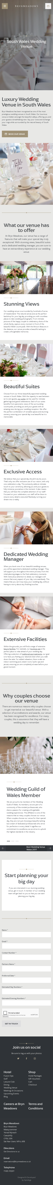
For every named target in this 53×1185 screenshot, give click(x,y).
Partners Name (8, 964)
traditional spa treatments (32, 654)
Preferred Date (8, 975)
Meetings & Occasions (13, 1090)
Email (4, 941)
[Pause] (49, 65)
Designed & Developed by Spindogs (26, 1178)
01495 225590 (9, 1170)
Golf (5, 1078)
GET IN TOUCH (11, 1023)
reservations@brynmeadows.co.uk (17, 1161)
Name (5, 930)
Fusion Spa (8, 1075)
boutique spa (35, 649)
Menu (5, 6)
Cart (30, 1081)
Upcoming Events (11, 1093)
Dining (6, 1084)
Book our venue (16, 134)
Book (48, 6)
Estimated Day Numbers (12, 987)
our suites (22, 399)
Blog (6, 1096)
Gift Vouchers (34, 1078)
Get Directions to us (11, 1151)
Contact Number (9, 952)
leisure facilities (10, 649)
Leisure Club (9, 1081)
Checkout (32, 1084)
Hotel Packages (35, 1075)
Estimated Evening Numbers (14, 998)
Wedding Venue (10, 1087)
